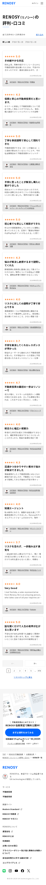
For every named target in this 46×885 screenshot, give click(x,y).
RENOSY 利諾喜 (9, 814)
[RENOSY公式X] (28, 870)
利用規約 (6, 841)
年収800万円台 (23, 122)
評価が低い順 (30, 42)
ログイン (35, 3)
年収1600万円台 (23, 650)
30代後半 (13, 370)
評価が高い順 (17, 42)
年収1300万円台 (23, 410)
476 (39, 670)
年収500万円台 (23, 244)
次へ (35, 663)
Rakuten (33, 609)
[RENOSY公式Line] (4, 870)
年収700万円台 (23, 164)
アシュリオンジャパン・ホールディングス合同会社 (25, 207)
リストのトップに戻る (23, 677)
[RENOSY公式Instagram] (10, 870)
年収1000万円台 (23, 82)
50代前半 (13, 206)
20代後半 (13, 164)
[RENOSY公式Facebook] (22, 870)
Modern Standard (11, 809)
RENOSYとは (8, 836)
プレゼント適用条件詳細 (16, 743)
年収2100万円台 (23, 449)
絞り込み (39, 34)
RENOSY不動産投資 (16, 754)
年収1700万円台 (23, 609)
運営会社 (6, 831)
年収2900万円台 (23, 206)
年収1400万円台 (23, 528)
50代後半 (13, 122)
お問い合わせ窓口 (10, 845)
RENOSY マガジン (10, 818)
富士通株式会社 (34, 370)
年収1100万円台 (23, 327)
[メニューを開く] (41, 3)
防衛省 (32, 82)
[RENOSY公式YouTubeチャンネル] (16, 870)
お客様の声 (30, 754)
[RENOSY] (23, 767)
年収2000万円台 (23, 285)
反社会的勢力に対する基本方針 (16, 858)
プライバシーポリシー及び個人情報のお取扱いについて (22, 851)
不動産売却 (7, 796)
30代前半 (13, 244)
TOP (4, 754)
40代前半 (13, 82)
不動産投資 (7, 791)
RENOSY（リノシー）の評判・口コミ (16, 757)
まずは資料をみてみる (23, 732)
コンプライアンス (10, 862)
